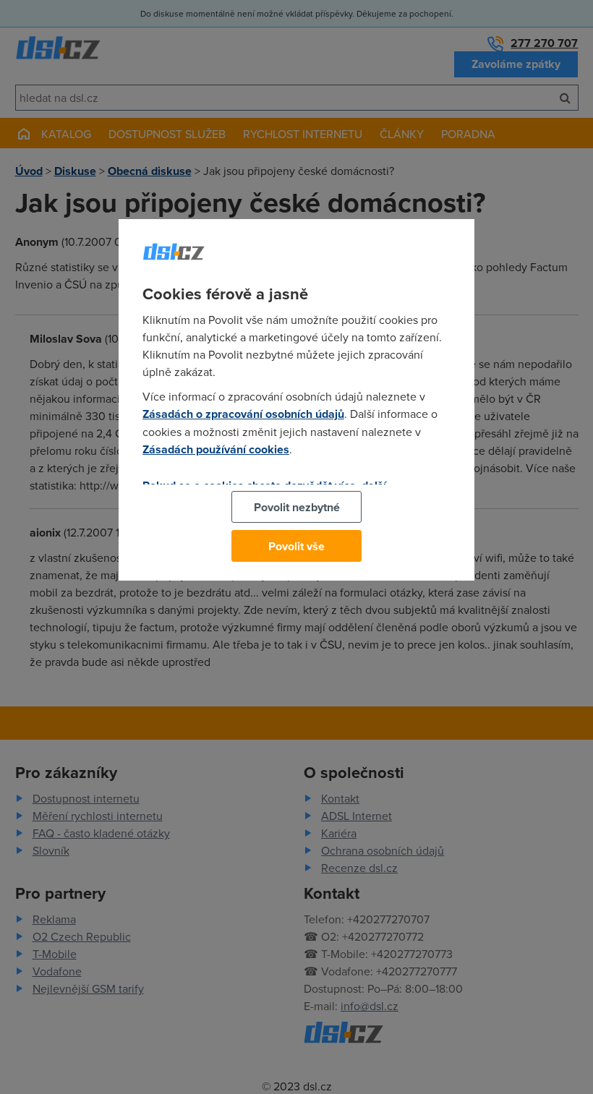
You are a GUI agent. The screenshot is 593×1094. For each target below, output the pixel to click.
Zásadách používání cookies (215, 449)
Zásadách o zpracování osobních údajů (243, 414)
